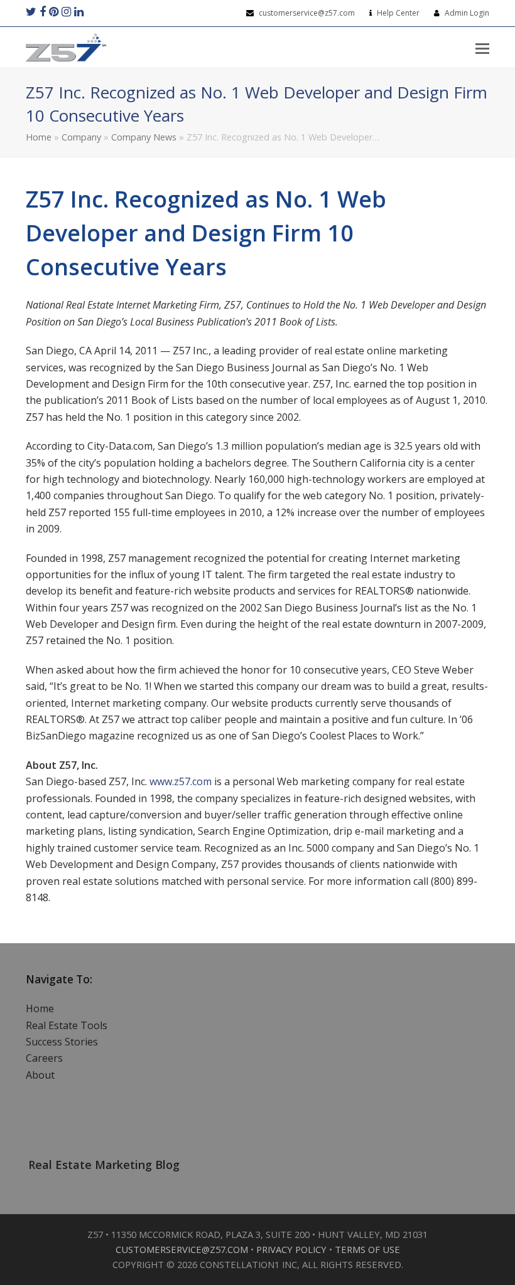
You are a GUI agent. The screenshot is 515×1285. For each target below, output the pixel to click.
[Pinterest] (53, 11)
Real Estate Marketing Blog (104, 1164)
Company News (143, 137)
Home (39, 137)
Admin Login (467, 13)
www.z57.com (180, 781)
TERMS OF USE (367, 1249)
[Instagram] (66, 11)
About (40, 1075)
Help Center (398, 13)
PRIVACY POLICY (292, 1249)
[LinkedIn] (79, 11)
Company (81, 137)
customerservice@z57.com (308, 13)
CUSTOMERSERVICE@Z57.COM (183, 1249)
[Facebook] (43, 11)
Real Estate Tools (66, 1025)
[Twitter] (31, 11)
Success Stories (62, 1042)
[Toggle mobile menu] (482, 47)
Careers (44, 1058)
